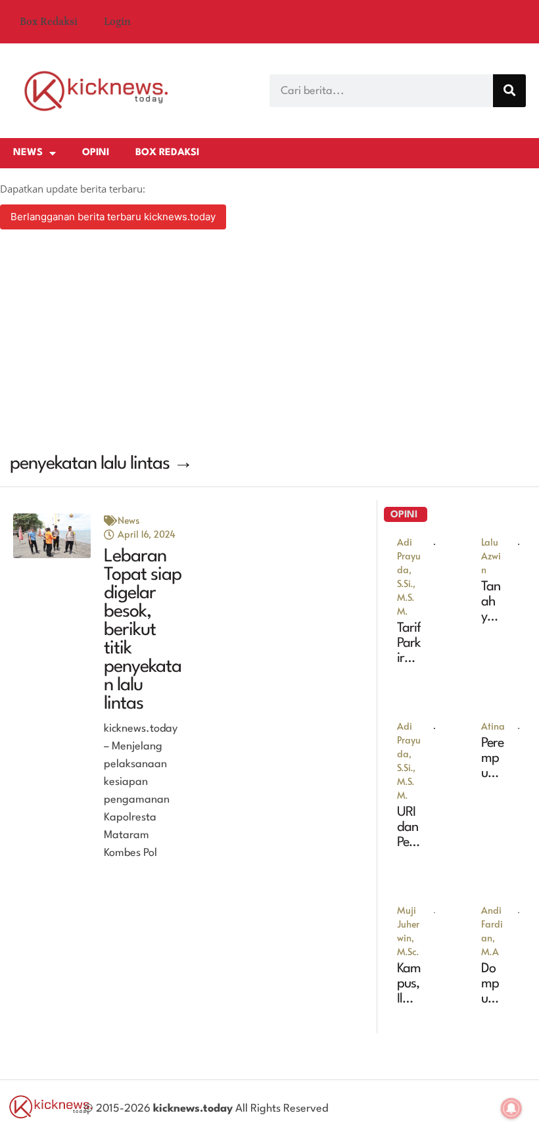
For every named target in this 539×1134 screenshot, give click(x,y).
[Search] (509, 90)
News (28, 153)
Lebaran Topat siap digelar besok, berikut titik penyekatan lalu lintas (142, 630)
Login (117, 22)
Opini (95, 153)
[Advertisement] (269, 343)
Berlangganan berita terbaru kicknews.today (113, 216)
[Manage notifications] (511, 1108)
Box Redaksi (49, 22)
